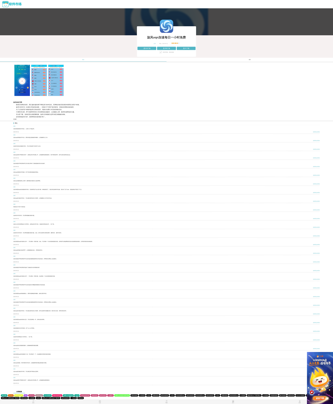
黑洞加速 (80, 398)
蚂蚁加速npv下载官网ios (254, 395)
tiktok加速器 (47, 395)
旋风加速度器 (18, 395)
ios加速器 (142, 395)
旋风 (25, 395)
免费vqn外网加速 (68, 395)
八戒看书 (110, 395)
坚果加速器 (39, 395)
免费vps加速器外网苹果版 (122, 395)
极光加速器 (283, 395)
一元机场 (73, 398)
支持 (314, 132)
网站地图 (4, 395)
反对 (317, 132)
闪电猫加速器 (274, 395)
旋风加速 (31, 395)
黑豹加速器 (134, 395)
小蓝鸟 (77, 395)
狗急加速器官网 (57, 395)
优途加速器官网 (85, 395)
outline (149, 395)
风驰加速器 (95, 395)
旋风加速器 (103, 395)
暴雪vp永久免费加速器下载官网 (10, 398)
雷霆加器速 (156, 395)
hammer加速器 (300, 395)
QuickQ (11, 395)
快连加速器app (180, 395)
